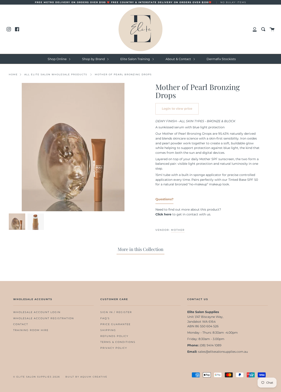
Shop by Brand (94, 59)
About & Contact (179, 59)
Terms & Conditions (117, 342)
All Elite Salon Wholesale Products (55, 74)
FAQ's (105, 318)
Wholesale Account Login (37, 312)
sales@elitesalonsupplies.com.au (223, 352)
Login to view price (177, 109)
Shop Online (57, 59)
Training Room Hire (31, 330)
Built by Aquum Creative (86, 377)
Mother (178, 229)
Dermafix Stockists (221, 59)
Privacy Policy (113, 348)
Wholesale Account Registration (43, 318)
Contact (20, 324)
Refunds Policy (114, 336)
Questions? (164, 199)
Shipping (108, 330)
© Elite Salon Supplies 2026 (36, 377)
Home (13, 74)
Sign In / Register (116, 312)
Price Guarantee (115, 324)
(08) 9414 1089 (211, 345)
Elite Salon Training (135, 59)
